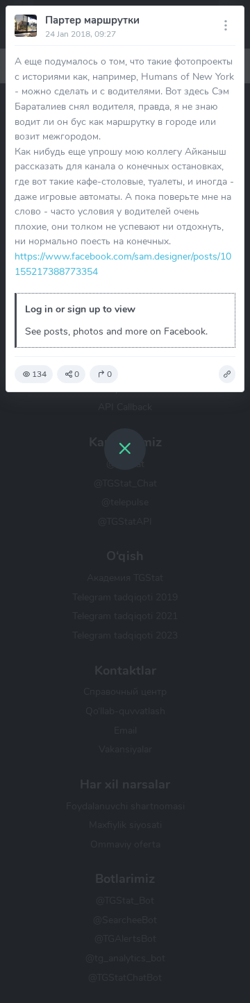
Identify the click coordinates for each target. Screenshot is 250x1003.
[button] (227, 374)
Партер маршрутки (92, 20)
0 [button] (76, 374)
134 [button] (39, 374)
